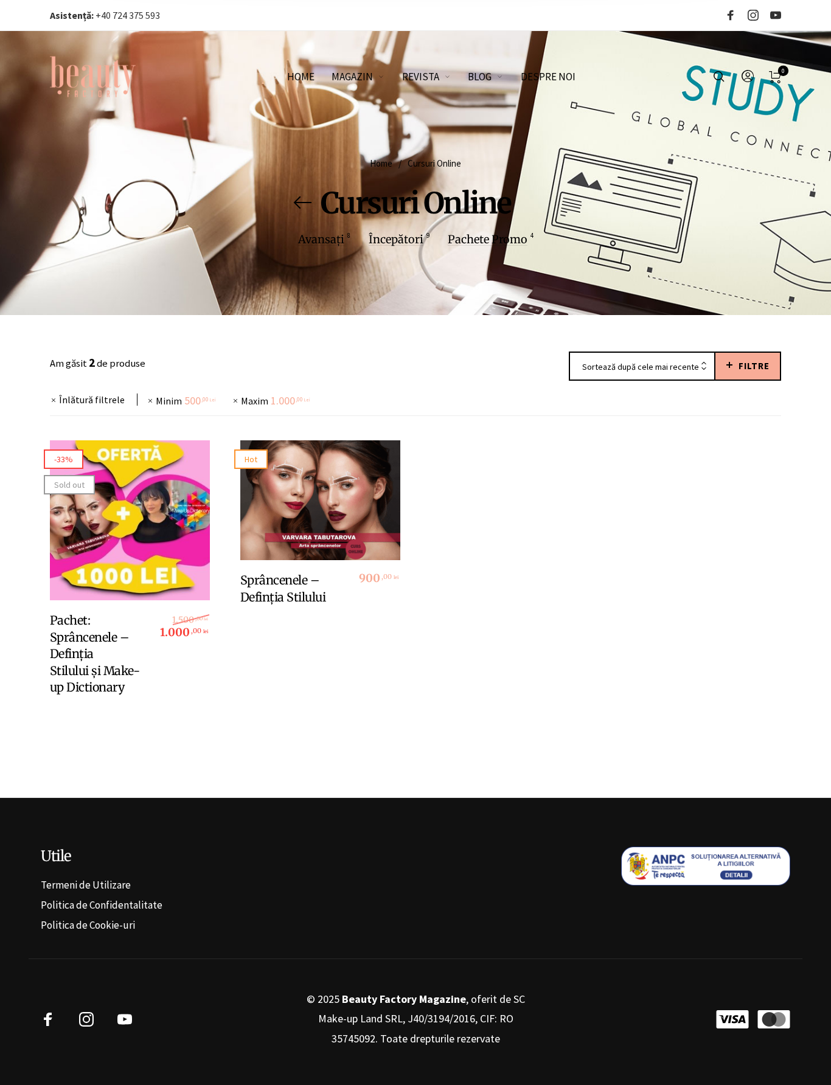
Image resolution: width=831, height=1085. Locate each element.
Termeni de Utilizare (86, 885)
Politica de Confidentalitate (101, 905)
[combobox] (642, 367)
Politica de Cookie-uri (88, 925)
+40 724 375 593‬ (105, 15)
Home (381, 163)
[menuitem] (309, 77)
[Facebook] (730, 15)
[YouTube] (775, 15)
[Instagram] (753, 15)
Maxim (275, 401)
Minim (185, 401)
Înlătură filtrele (92, 399)
